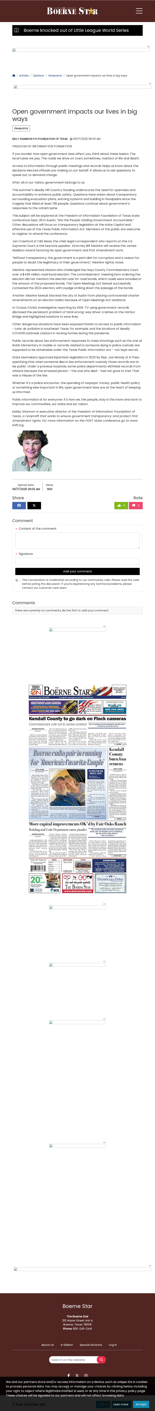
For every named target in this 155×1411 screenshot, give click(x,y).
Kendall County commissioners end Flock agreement (82, 30)
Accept (141, 1404)
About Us (47, 1345)
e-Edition (67, 1345)
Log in (113, 1345)
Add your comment (77, 571)
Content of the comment (37, 528)
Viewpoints (21, 128)
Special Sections (91, 1345)
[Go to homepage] (72, 11)
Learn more (120, 1404)
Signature (25, 554)
